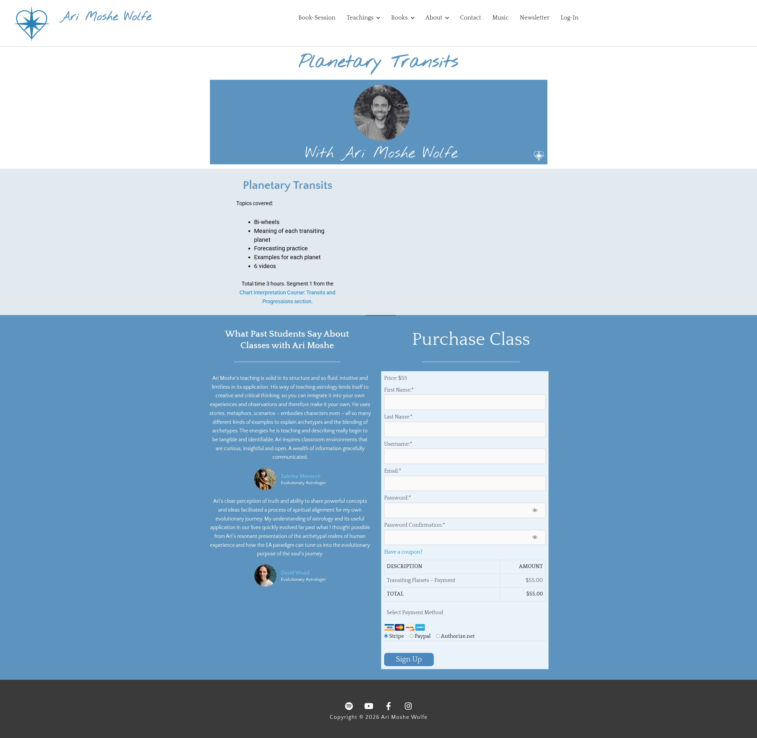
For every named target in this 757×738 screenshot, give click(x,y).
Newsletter (534, 17)
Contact (470, 17)
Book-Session (316, 17)
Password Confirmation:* (414, 525)
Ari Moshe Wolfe (106, 17)
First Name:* (399, 390)
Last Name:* (398, 417)
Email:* (392, 471)
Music (500, 17)
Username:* (398, 444)
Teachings (360, 17)
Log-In (569, 17)
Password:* (397, 498)
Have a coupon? (403, 552)
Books (399, 17)
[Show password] (535, 510)
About (434, 17)
